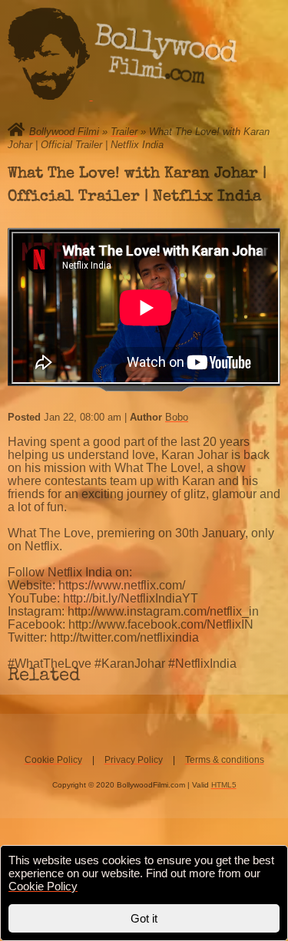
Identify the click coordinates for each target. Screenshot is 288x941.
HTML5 (224, 785)
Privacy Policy (133, 759)
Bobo (176, 417)
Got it (144, 918)
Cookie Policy (53, 759)
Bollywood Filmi (64, 131)
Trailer (124, 131)
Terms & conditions (224, 759)
